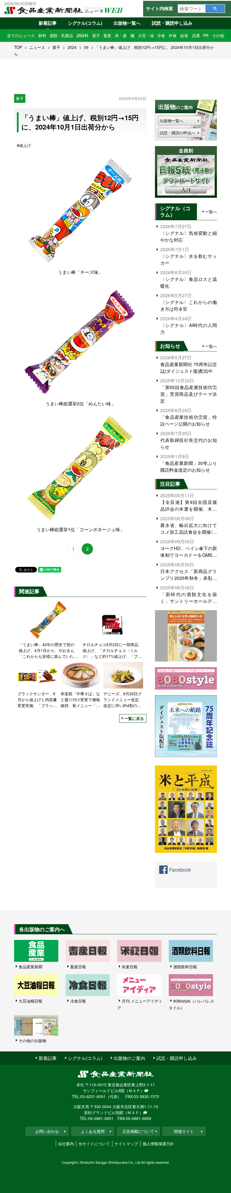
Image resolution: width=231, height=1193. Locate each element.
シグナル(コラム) (85, 23)
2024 (72, 47)
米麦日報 (129, 966)
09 (86, 47)
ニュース (37, 47)
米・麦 (121, 35)
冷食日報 (78, 1001)
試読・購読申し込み (172, 23)
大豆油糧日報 (30, 1001)
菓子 (96, 35)
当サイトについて (94, 1143)
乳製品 (67, 35)
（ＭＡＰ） (134, 1090)
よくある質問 (93, 1131)
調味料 (82, 35)
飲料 (42, 35)
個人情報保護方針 (158, 1143)
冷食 (161, 35)
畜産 (107, 35)
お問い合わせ (47, 1131)
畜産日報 (78, 966)
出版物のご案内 (129, 1058)
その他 (218, 35)
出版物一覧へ (127, 23)
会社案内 (66, 1143)
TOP (18, 47)
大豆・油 (146, 35)
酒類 (53, 35)
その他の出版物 (32, 1040)
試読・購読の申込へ (177, 132)
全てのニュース (21, 35)
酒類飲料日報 (185, 966)
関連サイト (184, 1131)
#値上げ (24, 145)
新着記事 (48, 23)
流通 (196, 35)
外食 (173, 35)
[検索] (215, 8)
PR (205, 35)
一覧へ (211, 211)
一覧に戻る (134, 718)
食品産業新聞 (30, 966)
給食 (184, 35)
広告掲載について (138, 1131)
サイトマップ (126, 1143)
